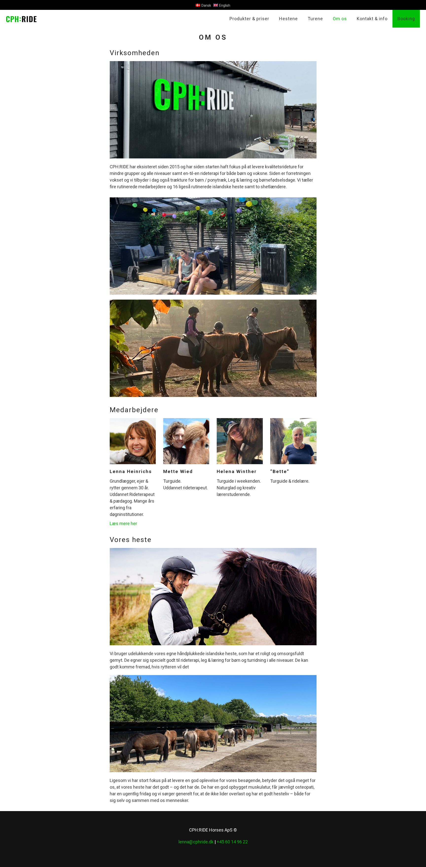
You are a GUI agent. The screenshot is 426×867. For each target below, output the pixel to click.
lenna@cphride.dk (195, 841)
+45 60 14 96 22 (232, 841)
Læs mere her (123, 523)
